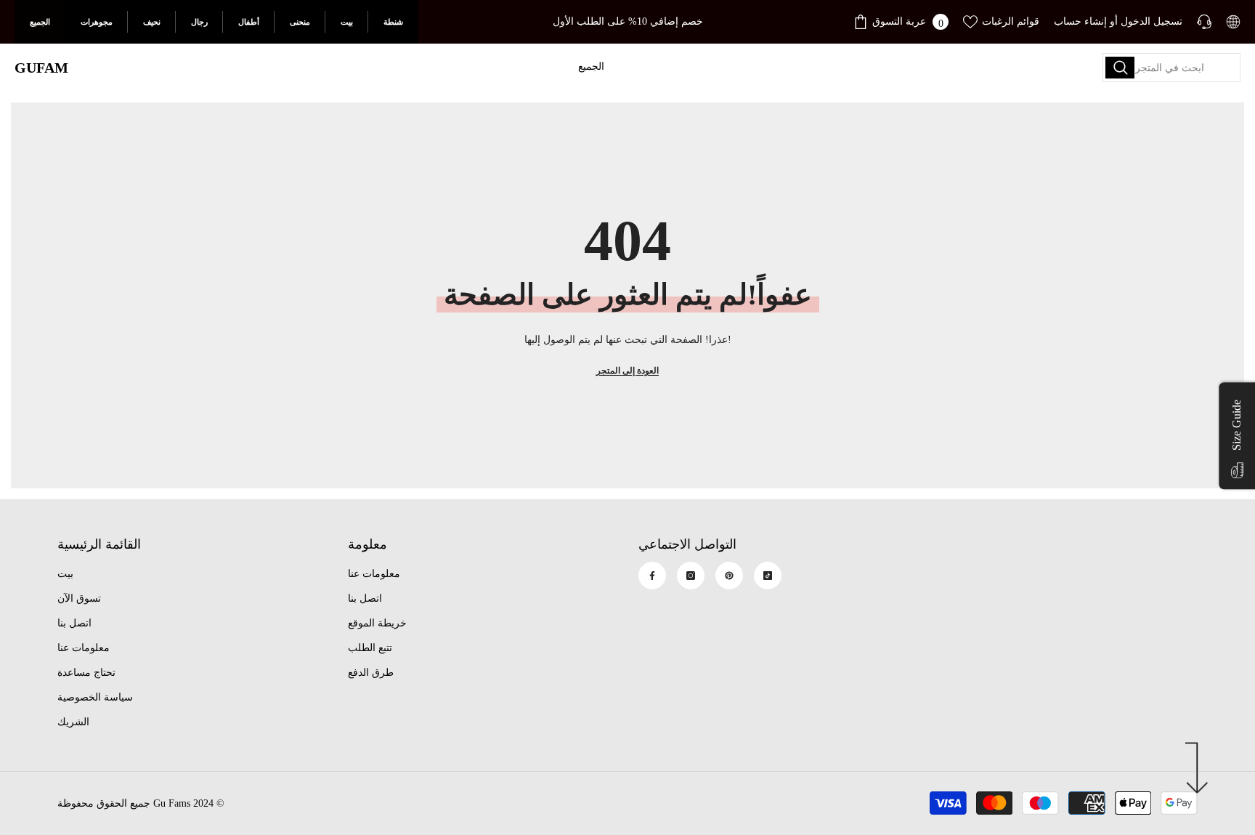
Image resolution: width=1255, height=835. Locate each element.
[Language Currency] (1233, 22)
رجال (199, 21)
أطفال (248, 21)
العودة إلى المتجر (627, 371)
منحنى (300, 21)
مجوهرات (97, 21)
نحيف (152, 21)
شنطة (393, 21)
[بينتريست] (729, 575)
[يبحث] (1171, 67)
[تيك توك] (767, 575)
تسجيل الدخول (1151, 21)
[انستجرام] (690, 575)
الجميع (40, 21)
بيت (347, 21)
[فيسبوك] (652, 575)
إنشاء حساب (1080, 21)
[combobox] (1171, 67)
